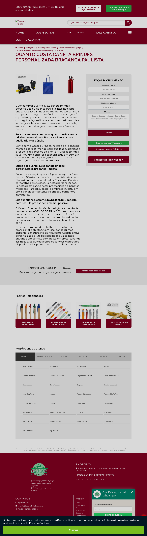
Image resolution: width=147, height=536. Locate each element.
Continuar (73, 530)
